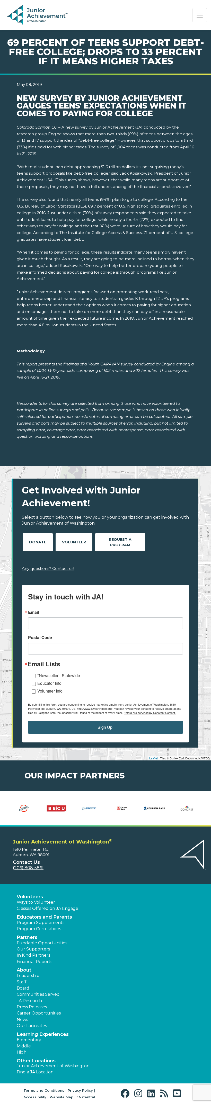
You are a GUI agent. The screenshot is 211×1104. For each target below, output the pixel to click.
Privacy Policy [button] (80, 1090)
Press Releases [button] (32, 1006)
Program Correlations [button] (39, 928)
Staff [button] (22, 982)
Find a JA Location (35, 1072)
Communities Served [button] (38, 994)
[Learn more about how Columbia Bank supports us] (154, 808)
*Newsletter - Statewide (58, 675)
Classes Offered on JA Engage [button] (47, 908)
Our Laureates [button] (32, 1025)
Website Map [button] (61, 1097)
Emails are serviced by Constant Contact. (150, 713)
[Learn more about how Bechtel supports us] (24, 808)
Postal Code (40, 637)
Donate (37, 542)
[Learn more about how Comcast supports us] (186, 808)
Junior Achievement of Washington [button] (53, 1065)
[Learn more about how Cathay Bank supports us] (121, 808)
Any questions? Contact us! (48, 568)
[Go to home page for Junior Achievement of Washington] (37, 15)
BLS (81, 206)
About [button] (24, 970)
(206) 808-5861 (28, 867)
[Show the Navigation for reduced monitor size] (199, 15)
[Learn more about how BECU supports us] (56, 808)
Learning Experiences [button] (43, 1034)
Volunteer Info (50, 691)
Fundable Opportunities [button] (42, 942)
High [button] (22, 1052)
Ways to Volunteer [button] (36, 902)
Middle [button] (24, 1046)
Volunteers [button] (30, 896)
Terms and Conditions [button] (43, 1090)
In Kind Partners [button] (33, 955)
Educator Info (49, 683)
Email (33, 612)
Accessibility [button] (34, 1097)
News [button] (22, 1019)
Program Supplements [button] (40, 922)
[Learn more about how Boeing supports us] (89, 808)
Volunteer (74, 542)
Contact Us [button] (26, 862)
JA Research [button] (29, 1000)
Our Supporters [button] (33, 949)
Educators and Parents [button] (44, 917)
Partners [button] (27, 937)
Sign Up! (105, 727)
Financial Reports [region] (34, 961)
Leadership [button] (28, 975)
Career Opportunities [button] (39, 1013)
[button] (126, 1093)
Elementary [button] (29, 1039)
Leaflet (153, 758)
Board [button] (23, 988)
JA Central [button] (86, 1097)
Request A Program (120, 542)
